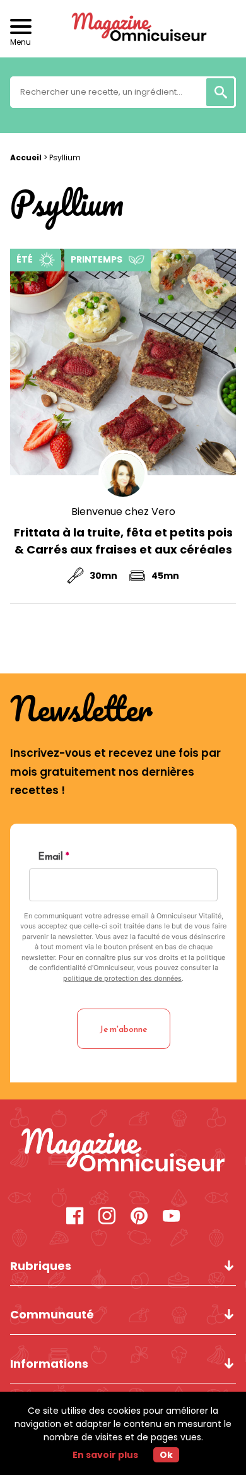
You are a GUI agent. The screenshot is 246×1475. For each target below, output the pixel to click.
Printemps (96, 259)
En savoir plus (105, 1454)
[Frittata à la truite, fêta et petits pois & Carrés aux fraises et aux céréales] (123, 362)
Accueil (26, 157)
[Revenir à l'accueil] (123, 28)
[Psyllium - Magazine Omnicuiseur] (123, 1151)
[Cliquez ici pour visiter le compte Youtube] (171, 1217)
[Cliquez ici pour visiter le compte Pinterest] (139, 1217)
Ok (166, 1454)
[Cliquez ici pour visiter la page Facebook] (74, 1217)
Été (24, 259)
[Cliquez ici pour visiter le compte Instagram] (106, 1217)
